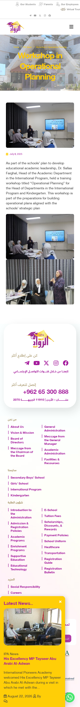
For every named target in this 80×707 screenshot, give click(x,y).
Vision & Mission (22, 432)
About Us (17, 426)
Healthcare (52, 546)
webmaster (50, 696)
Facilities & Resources (52, 460)
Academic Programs (18, 538)
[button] (71, 26)
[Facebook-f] (49, 15)
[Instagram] (45, 15)
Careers (16, 592)
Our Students (28, 4)
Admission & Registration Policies (19, 526)
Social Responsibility (25, 586)
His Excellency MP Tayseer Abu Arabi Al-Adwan (30, 661)
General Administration (54, 428)
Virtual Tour (73, 9)
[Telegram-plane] (30, 15)
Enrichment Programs (19, 547)
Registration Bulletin (53, 570)
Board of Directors (17, 440)
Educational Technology (19, 567)
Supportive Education (18, 557)
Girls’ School (19, 483)
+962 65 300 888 (45, 391)
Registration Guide (53, 560)
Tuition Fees (52, 515)
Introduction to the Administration (21, 513)
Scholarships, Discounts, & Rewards (53, 525)
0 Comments (18, 701)
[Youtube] (35, 15)
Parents (48, 4)
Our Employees (70, 4)
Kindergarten (20, 495)
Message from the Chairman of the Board (22, 451)
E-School (50, 509)
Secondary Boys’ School (27, 477)
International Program (26, 489)
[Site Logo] (15, 27)
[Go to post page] (32, 626)
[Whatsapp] (70, 697)
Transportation (54, 552)
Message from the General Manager (54, 439)
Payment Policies (56, 535)
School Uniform (55, 540)
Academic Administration (54, 451)
